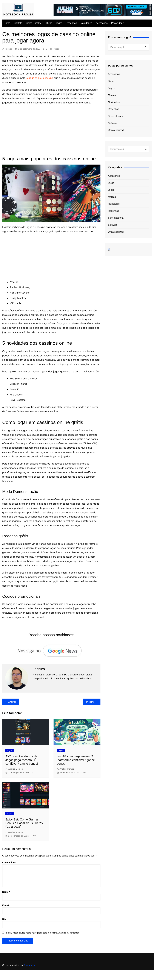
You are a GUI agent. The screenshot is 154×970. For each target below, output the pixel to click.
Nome (6, 892)
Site (4, 919)
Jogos (59, 23)
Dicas (49, 23)
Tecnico (8, 49)
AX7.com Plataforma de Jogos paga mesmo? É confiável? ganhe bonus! (21, 760)
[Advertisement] (51, 129)
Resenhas (71, 23)
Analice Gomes (15, 769)
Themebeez (29, 965)
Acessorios (102, 23)
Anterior (12, 702)
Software (112, 123)
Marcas (112, 95)
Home (7, 23)
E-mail (6, 905)
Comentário (9, 862)
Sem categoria (115, 116)
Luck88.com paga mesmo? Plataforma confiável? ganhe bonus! (76, 760)
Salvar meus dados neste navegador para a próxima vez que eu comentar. (42, 932)
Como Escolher (34, 23)
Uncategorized (116, 130)
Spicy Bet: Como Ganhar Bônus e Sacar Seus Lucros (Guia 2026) (24, 823)
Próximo (90, 702)
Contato (18, 23)
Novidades (86, 23)
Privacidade (117, 23)
